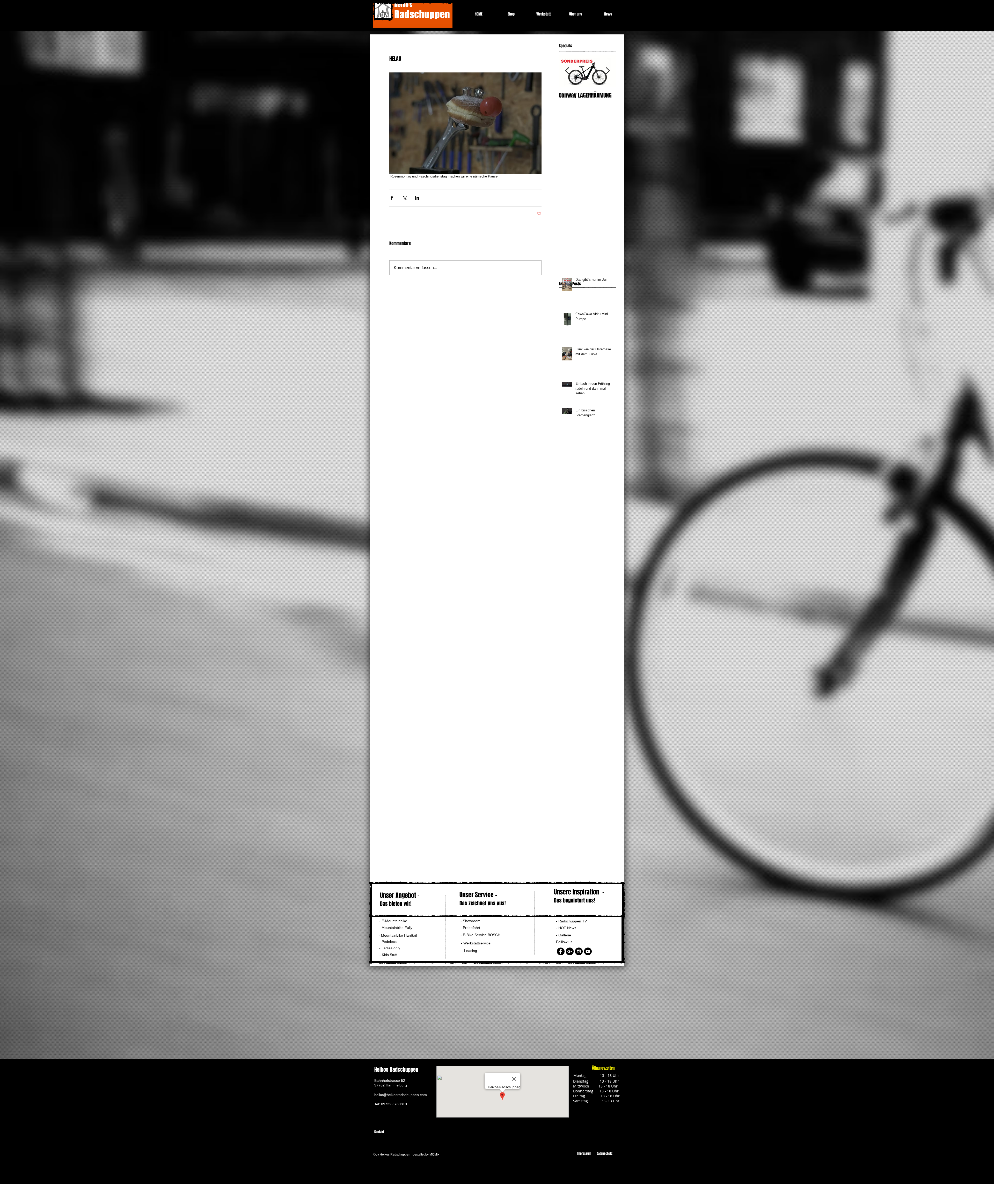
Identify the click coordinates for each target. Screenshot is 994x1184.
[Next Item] (607, 71)
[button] (391, 948)
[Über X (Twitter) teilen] (404, 197)
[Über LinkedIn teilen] (417, 197)
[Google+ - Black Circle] (570, 951)
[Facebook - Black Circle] (561, 951)
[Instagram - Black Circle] (579, 951)
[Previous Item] (567, 71)
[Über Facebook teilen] (391, 197)
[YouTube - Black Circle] (588, 951)
